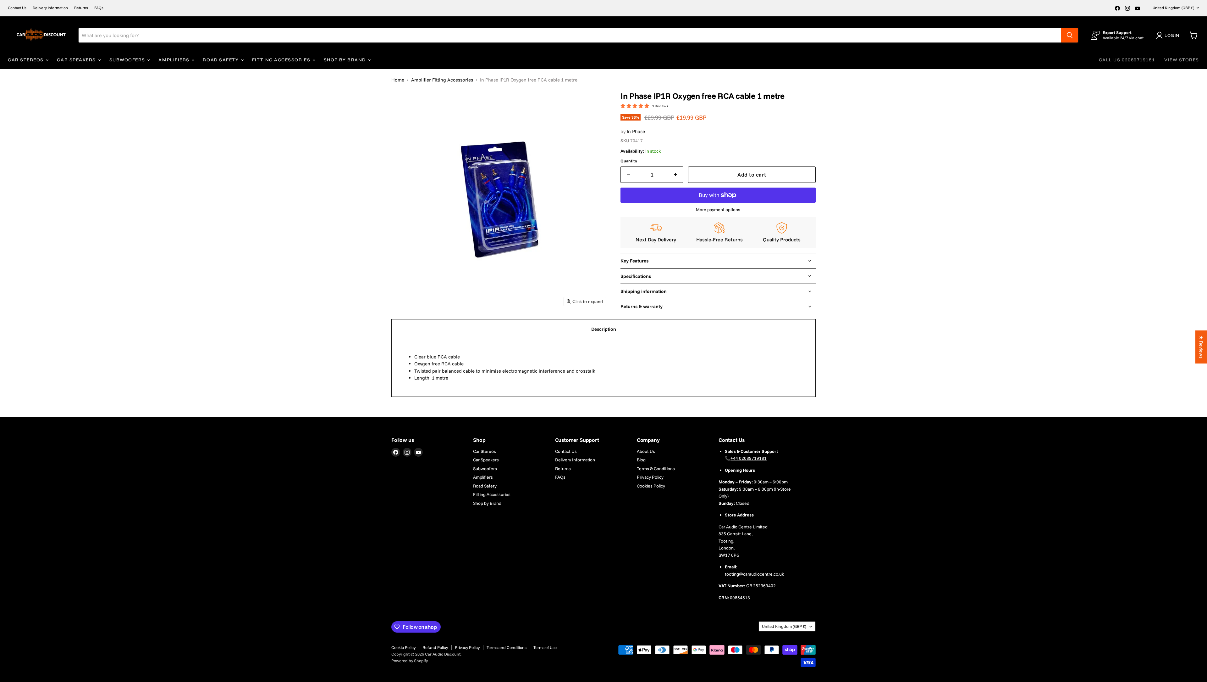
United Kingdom (1173, 7)
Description (603, 329)
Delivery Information (50, 8)
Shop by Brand (345, 60)
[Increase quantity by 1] (676, 174)
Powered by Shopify (409, 660)
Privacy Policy (650, 477)
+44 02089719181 (748, 458)
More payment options (718, 209)
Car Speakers (77, 60)
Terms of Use (545, 647)
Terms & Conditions (656, 468)
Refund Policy (435, 647)
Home (397, 79)
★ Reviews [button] (1201, 346)
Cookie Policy (403, 647)
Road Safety (221, 60)
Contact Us (17, 8)
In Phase (636, 131)
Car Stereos (26, 60)
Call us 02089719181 (1127, 60)
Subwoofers (128, 60)
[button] (1169, 35)
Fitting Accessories (282, 60)
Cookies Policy (651, 486)
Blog (641, 460)
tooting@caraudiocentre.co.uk (754, 574)
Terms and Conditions (506, 647)
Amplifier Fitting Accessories (442, 79)
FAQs (98, 8)
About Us (646, 451)
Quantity (628, 161)
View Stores (1181, 60)
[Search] (1069, 35)
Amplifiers (174, 60)
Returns (81, 8)
